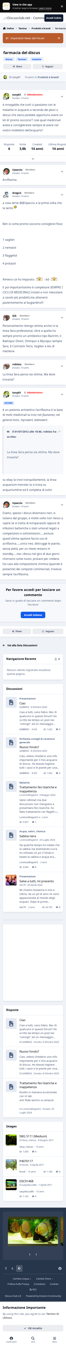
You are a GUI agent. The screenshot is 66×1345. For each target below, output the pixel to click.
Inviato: (46, 1042)
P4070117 (26, 1161)
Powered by (43, 1296)
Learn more (7, 6)
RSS (34, 1289)
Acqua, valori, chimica (32, 831)
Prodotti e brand (48, 77)
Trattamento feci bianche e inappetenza (38, 789)
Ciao (22, 703)
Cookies (54, 1284)
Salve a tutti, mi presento (36, 881)
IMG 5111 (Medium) (33, 1136)
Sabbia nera (27, 836)
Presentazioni (27, 698)
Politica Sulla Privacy (18, 1284)
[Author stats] (62, 96)
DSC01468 (26, 1181)
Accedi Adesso (33, 615)
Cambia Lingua (21, 1278)
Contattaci (39, 1284)
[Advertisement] (33, 962)
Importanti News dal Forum (27, 38)
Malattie (24, 782)
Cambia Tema (43, 1278)
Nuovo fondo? (29, 747)
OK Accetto (35, 1328)
